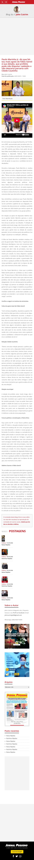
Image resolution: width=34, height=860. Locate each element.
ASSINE (17, 852)
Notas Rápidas (10, 736)
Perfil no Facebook (18, 613)
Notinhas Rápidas (11, 738)
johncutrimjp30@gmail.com (13, 615)
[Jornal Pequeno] (18, 2)
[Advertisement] (17, 37)
